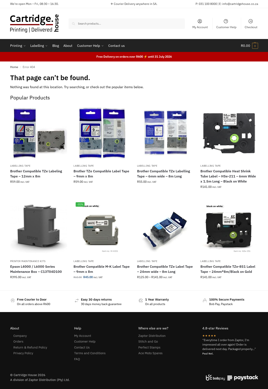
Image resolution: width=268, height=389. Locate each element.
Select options (38, 191)
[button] (249, 45)
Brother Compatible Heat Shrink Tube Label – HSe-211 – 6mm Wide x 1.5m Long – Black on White (228, 176)
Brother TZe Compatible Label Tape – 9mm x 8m (101, 173)
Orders (18, 341)
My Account (200, 27)
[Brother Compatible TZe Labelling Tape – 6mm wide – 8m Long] (165, 133)
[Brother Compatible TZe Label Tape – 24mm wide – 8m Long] (165, 228)
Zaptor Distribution (152, 336)
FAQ (77, 359)
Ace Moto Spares (150, 353)
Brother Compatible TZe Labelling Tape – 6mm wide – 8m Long (163, 173)
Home (14, 67)
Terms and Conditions (90, 353)
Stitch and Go (148, 341)
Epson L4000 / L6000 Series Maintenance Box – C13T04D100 (36, 269)
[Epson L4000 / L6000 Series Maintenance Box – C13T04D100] (38, 228)
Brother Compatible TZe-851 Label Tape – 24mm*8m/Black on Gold (227, 269)
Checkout (251, 27)
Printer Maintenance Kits (28, 261)
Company (20, 336)
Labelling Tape (20, 165)
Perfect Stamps (149, 347)
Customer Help (226, 27)
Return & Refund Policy (30, 347)
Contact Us (82, 347)
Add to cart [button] (229, 196)
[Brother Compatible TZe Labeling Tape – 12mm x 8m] (38, 133)
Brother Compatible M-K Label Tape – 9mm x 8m (102, 269)
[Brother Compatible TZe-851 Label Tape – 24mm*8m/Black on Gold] (229, 228)
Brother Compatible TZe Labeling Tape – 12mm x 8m (36, 173)
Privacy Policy (23, 353)
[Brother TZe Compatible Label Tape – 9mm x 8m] (102, 133)
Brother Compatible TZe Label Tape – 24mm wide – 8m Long (165, 269)
